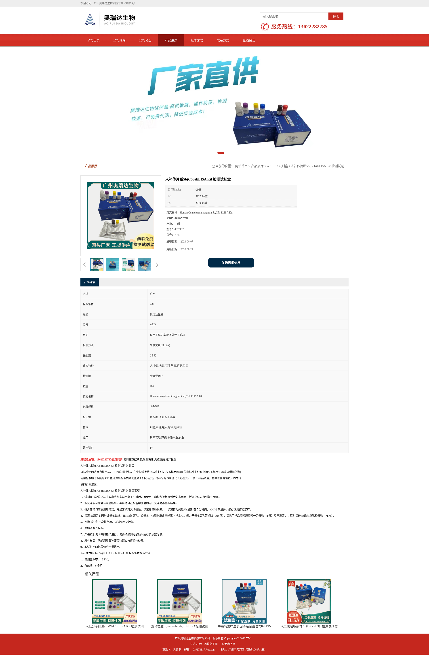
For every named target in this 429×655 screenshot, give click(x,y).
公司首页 (93, 40)
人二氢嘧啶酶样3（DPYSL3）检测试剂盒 (309, 626)
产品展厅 (171, 40)
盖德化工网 (211, 644)
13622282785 (313, 26)
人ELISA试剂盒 (277, 166)
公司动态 (145, 40)
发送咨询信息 (231, 262)
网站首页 (241, 166)
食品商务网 (228, 644)
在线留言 (249, 40)
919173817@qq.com (204, 649)
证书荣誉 (197, 40)
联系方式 (223, 40)
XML (249, 638)
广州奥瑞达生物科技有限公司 (192, 638)
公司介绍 (119, 40)
